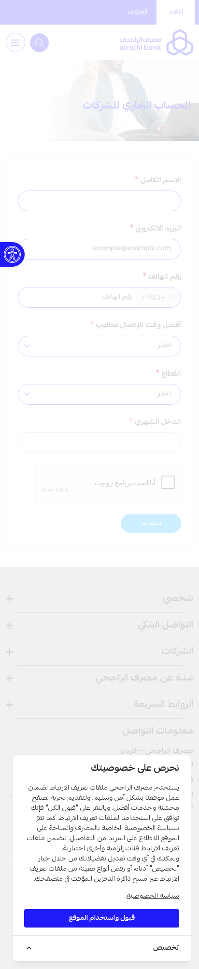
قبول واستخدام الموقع (102, 918)
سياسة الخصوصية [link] (153, 896)
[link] (12, 254)
